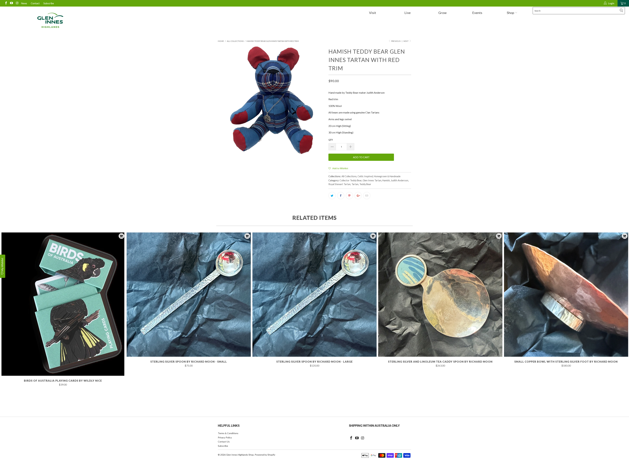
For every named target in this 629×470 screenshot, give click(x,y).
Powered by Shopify (265, 454)
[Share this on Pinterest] (349, 195)
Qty (330, 140)
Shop (511, 13)
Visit (372, 13)
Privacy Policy (225, 437)
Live (407, 13)
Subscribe (48, 3)
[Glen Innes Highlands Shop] (50, 20)
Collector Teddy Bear (351, 180)
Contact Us (224, 441)
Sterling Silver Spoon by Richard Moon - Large (314, 294)
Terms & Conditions (228, 433)
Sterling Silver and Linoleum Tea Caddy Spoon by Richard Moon (440, 294)
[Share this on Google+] (358, 195)
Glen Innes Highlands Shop (240, 454)
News (24, 3)
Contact (35, 3)
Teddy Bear (365, 184)
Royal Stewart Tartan (339, 184)
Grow (442, 13)
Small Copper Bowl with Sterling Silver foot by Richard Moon (566, 294)
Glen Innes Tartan (372, 180)
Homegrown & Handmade (387, 176)
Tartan (355, 184)
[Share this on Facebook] (340, 195)
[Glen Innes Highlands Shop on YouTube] (11, 3)
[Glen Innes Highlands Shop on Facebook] (6, 3)
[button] (338, 168)
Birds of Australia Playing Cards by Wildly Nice (63, 304)
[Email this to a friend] (366, 195)
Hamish (386, 180)
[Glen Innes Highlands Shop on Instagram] (17, 3)
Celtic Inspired (365, 176)
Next (406, 41)
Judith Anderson (399, 180)
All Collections (349, 176)
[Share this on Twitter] (332, 195)
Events (477, 13)
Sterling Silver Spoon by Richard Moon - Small (189, 294)
